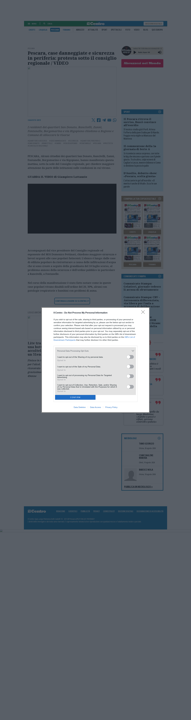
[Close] (144, 313)
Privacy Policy (111, 407)
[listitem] (95, 350)
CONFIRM (75, 397)
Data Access (95, 407)
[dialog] (95, 360)
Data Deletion (80, 407)
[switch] (130, 357)
